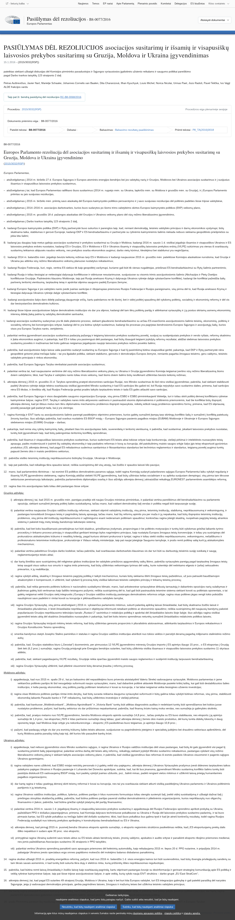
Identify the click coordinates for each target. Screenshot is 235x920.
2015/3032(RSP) (31, 109)
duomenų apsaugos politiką (147, 913)
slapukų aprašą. (192, 913)
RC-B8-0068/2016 (70, 97)
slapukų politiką (172, 913)
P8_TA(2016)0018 (203, 129)
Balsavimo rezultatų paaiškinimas (134, 129)
